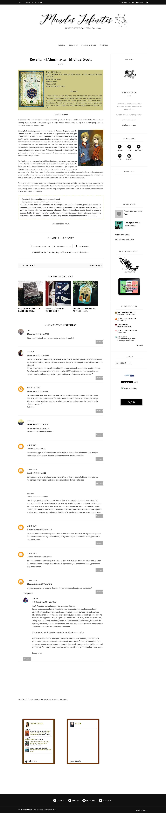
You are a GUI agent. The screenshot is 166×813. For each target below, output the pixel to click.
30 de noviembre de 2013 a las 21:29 (39, 530)
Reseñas (61, 45)
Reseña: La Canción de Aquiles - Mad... (84, 310)
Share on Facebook (42, 246)
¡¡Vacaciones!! (121, 332)
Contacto (29, 2)
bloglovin (138, 150)
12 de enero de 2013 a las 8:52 (37, 424)
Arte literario (122, 337)
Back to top (141, 810)
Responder (99, 341)
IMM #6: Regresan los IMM (124, 240)
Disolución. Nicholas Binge (126, 314)
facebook (120, 150)
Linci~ (35, 598)
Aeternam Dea (122, 324)
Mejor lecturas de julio (124, 326)
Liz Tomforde (121, 320)
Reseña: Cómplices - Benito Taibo (56, 310)
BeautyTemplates (37, 810)
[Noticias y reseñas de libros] (129, 389)
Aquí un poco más (129, 125)
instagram (129, 159)
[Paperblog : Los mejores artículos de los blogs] (129, 377)
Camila (30, 352)
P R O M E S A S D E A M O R (127, 331)
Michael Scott (43, 252)
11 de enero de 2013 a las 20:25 (38, 391)
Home (20, 2)
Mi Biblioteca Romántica (126, 318)
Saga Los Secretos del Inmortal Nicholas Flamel (72, 252)
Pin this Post (84, 246)
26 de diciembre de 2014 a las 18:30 (44, 602)
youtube (119, 159)
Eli (28, 330)
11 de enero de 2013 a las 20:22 (38, 355)
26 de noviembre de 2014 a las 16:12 (39, 584)
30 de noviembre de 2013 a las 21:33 (39, 557)
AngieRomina (34, 388)
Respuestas (29, 593)
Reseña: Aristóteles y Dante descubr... (29, 310)
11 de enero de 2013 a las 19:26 (38, 334)
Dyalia (30, 421)
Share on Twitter (64, 246)
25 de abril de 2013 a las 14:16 (37, 496)
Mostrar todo (140, 345)
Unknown (32, 445)
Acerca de (39, 2)
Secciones (73, 45)
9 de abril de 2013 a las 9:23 (36, 449)
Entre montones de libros (126, 312)
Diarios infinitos (88, 45)
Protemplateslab (49, 810)
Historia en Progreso (122, 234)
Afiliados (104, 45)
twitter (129, 150)
